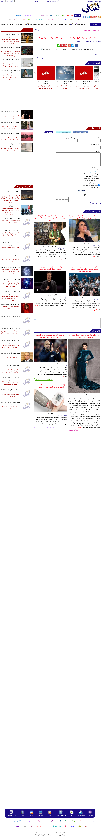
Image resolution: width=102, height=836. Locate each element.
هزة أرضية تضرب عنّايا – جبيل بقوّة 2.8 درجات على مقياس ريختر (55, 24)
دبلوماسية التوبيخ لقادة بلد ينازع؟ (10, 357)
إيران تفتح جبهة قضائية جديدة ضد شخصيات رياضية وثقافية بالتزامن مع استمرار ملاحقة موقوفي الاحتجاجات (84, 269)
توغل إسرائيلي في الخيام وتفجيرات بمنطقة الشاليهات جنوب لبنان (46, 88)
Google (2, 1)
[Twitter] (63, 133)
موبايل (23, 815)
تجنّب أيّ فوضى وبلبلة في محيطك (11, 247)
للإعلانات (40, 815)
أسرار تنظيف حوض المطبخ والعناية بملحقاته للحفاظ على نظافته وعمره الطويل (10, 150)
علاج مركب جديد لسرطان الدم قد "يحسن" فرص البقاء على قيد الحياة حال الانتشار (10, 298)
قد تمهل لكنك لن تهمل (11, 320)
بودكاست (90, 815)
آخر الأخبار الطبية (74, 430)
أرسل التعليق (95, 203)
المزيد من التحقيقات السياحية (43, 379)
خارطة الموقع (81, 815)
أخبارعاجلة (96, 30)
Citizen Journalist (61, 815)
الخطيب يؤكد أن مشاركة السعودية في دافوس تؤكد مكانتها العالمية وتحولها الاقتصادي (10, 54)
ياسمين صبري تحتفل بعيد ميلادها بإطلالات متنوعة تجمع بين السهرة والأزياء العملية (10, 41)
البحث (36, 1)
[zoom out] (41, 30)
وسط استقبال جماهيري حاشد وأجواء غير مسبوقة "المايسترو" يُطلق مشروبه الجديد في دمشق (50, 218)
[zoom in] (36, 30)
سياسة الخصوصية (11, 815)
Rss (50, 815)
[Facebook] (80, 133)
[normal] (38, 30)
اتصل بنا (32, 815)
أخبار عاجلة (87, 30)
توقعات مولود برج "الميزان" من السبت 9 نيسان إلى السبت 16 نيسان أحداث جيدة (10, 272)
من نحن (72, 815)
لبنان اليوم (9, 1)
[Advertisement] (41, 8)
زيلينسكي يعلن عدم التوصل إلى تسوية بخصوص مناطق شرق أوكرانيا (10, 77)
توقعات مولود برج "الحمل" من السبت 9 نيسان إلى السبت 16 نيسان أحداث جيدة (10, 284)
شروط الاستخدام (95, 171)
